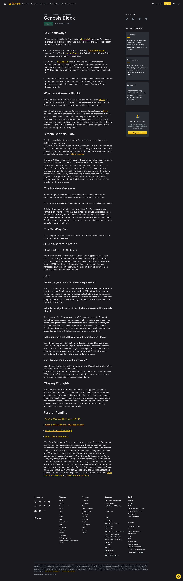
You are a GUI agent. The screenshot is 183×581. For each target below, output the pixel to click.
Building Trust (63, 522)
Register (167, 4)
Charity (84, 532)
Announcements (64, 506)
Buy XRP (107, 547)
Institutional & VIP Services (113, 506)
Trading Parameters (134, 544)
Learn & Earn (109, 521)
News (61, 508)
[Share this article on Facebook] (133, 19)
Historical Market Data (135, 511)
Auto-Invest (85, 522)
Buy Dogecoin (109, 550)
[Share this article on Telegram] (139, 19)
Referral (130, 503)
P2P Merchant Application (113, 500)
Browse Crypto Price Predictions (115, 531)
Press (60, 511)
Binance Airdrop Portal (135, 547)
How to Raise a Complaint (136, 552)
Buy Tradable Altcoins (112, 555)
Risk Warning (63, 530)
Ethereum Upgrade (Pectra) (113, 539)
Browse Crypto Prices (111, 523)
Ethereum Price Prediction (113, 537)
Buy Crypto (85, 503)
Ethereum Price (109, 529)
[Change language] (174, 4)
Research (85, 530)
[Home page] (14, 3)
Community (62, 527)
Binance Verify (132, 541)
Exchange (85, 500)
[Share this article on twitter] (127, 19)
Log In (159, 4)
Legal (60, 514)
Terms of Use (48, 571)
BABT (83, 527)
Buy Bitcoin (108, 542)
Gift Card (85, 516)
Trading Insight (132, 514)
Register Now (137, 133)
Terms (61, 516)
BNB (129, 506)
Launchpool (85, 519)
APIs (129, 539)
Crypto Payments (87, 508)
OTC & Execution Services (136, 508)
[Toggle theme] (179, 4)
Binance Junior (86, 511)
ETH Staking (86, 524)
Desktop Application (65, 538)
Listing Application (110, 503)
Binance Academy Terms (68, 571)
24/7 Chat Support (134, 526)
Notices (61, 532)
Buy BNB (108, 545)
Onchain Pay (109, 511)
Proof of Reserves (133, 516)
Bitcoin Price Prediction (112, 534)
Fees (129, 536)
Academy (85, 514)
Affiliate (130, 500)
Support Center (133, 529)
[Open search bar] (152, 4)
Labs (106, 508)
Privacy (61, 519)
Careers (61, 503)
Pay (83, 506)
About (61, 500)
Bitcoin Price (109, 526)
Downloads (62, 535)
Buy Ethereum (109, 553)
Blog (60, 524)
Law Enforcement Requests (136, 549)
